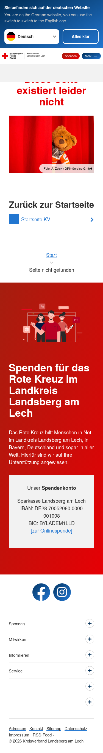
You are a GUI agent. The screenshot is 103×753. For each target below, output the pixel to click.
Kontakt (36, 728)
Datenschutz (76, 728)
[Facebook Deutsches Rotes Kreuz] (41, 592)
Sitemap (53, 728)
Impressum (19, 735)
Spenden (71, 56)
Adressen (17, 728)
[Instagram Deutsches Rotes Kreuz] (62, 592)
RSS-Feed (42, 735)
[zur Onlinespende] (51, 530)
